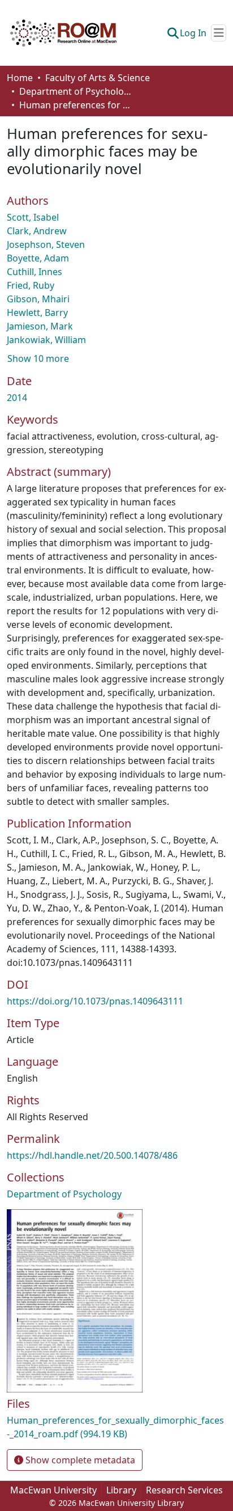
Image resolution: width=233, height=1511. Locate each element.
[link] (116, 1427)
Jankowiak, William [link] (46, 340)
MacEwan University (53, 1490)
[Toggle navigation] (218, 32)
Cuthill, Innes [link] (34, 271)
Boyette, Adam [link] (38, 258)
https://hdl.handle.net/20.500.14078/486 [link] (92, 1155)
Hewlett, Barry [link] (37, 312)
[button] (63, 33)
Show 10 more (38, 358)
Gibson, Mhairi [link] (38, 299)
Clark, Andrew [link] (37, 231)
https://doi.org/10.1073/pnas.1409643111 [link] (95, 1001)
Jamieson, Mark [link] (40, 326)
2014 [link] (17, 397)
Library (121, 1490)
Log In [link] (193, 33)
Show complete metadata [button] (79, 1460)
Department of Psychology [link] (75, 91)
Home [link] (20, 77)
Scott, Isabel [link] (33, 217)
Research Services (184, 1490)
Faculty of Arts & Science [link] (97, 77)
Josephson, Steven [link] (46, 244)
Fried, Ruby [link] (30, 285)
